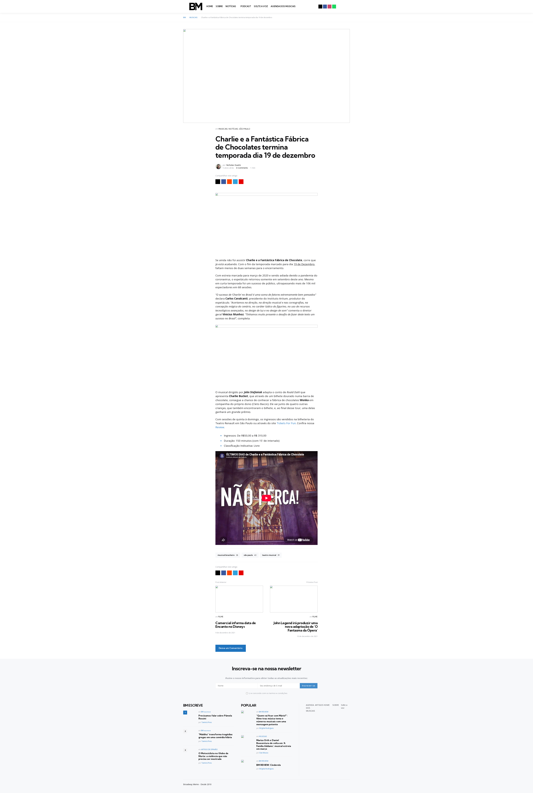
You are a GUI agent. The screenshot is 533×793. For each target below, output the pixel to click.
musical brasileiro (228, 555)
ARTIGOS (319, 705)
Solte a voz (344, 706)
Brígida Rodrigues (266, 728)
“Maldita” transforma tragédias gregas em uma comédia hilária (215, 736)
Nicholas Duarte (233, 165)
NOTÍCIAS (231, 6)
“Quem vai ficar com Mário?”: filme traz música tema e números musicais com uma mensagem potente (271, 720)
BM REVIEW (263, 712)
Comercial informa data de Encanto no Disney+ (235, 625)
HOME (209, 6)
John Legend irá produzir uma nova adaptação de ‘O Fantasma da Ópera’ (296, 626)
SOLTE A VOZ (261, 6)
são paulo (250, 555)
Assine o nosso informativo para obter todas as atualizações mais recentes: (266, 678)
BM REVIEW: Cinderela (268, 765)
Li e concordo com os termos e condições (268, 693)
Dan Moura (263, 753)
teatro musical (270, 555)
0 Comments (242, 167)
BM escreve (206, 712)
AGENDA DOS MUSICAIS (283, 6)
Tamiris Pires (207, 722)
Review (219, 427)
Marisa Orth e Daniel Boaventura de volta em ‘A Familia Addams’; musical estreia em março (273, 744)
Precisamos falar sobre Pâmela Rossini (215, 717)
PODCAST (246, 6)
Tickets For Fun (286, 423)
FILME (220, 617)
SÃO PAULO (244, 129)
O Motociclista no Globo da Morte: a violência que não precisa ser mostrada (213, 756)
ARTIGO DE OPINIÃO (209, 749)
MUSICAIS (223, 129)
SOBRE (219, 6)
